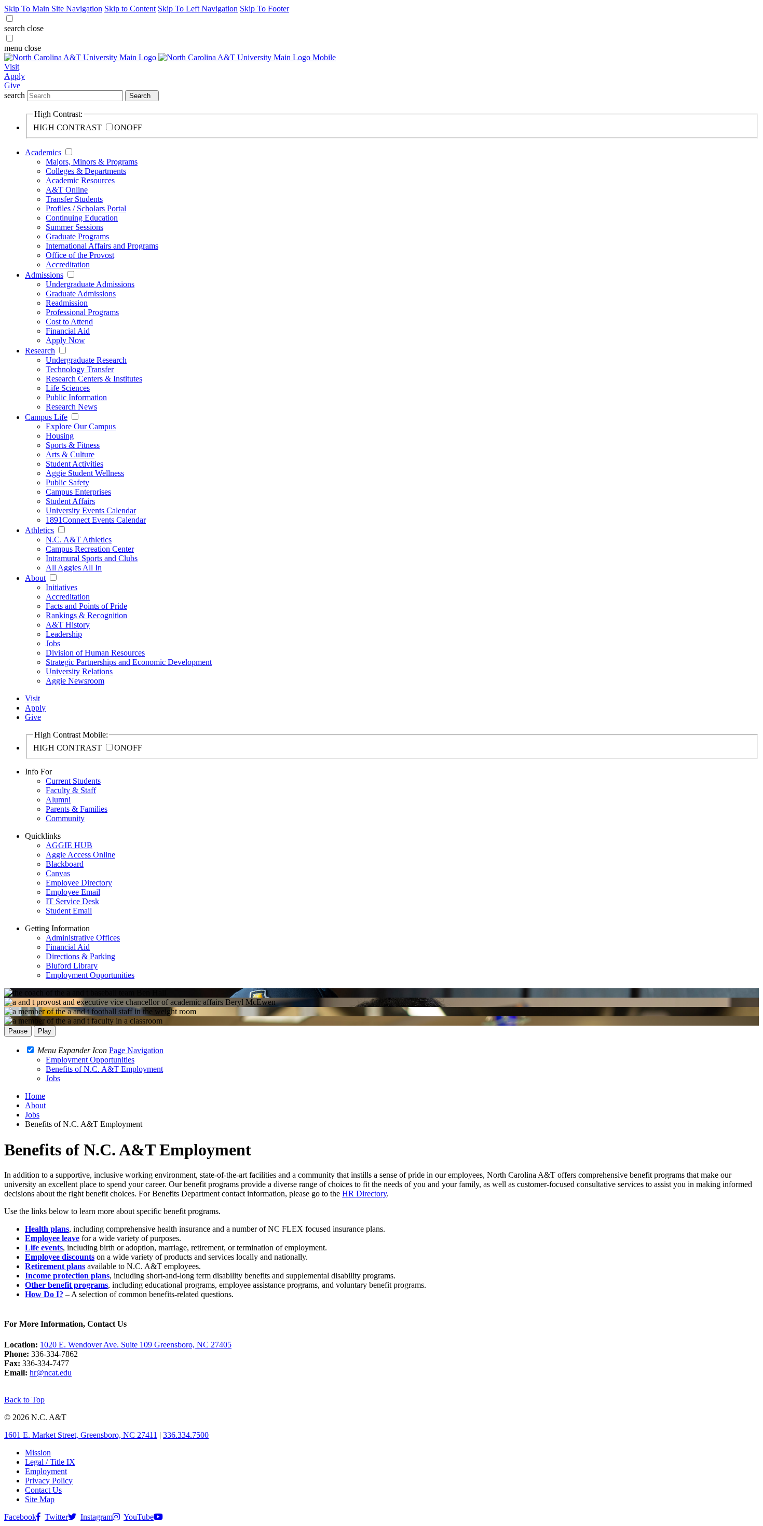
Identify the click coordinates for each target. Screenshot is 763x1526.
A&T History (68, 624)
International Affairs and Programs (102, 245)
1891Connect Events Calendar (96, 519)
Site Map (40, 1499)
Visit (11, 66)
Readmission (67, 302)
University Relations (79, 671)
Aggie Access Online (80, 854)
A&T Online (67, 189)
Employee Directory (79, 882)
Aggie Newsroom (75, 680)
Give (12, 85)
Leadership (64, 634)
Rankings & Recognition (86, 615)
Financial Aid (68, 330)
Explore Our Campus (81, 426)
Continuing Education (82, 217)
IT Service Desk (72, 901)
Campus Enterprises (78, 491)
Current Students (73, 780)
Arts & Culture (70, 454)
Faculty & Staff (71, 790)
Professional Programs (82, 312)
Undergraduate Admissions (90, 284)
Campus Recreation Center (90, 548)
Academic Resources (80, 180)
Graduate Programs (77, 236)
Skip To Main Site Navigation (53, 8)
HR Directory (364, 1193)
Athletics (39, 530)
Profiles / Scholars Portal (86, 208)
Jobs (53, 643)
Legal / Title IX (50, 1461)
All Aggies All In (74, 567)
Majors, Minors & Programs (92, 161)
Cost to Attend (69, 321)
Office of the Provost (80, 255)
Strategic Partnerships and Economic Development (129, 662)
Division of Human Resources (95, 652)
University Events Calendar (91, 510)
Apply (14, 76)
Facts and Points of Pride (86, 606)
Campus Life (46, 417)
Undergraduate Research (86, 360)
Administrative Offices (83, 937)
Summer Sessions (74, 227)
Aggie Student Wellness (85, 473)
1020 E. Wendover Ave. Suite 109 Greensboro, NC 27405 (135, 1344)
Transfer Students (74, 199)
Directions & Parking (80, 956)
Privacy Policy (49, 1480)
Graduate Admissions (81, 293)
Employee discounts (59, 1256)
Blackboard (65, 864)
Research (40, 350)
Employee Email (73, 892)
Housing (60, 435)
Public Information (76, 397)
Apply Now (65, 340)
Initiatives (61, 587)
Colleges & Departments (86, 171)
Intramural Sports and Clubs (92, 558)
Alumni (58, 799)
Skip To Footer (264, 8)
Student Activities (74, 463)
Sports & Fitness (73, 445)
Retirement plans (55, 1266)
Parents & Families (76, 809)
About (35, 578)
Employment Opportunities (90, 975)
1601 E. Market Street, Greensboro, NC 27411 (80, 1434)
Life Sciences (68, 388)
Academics (43, 152)
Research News (71, 406)
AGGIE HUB (69, 845)
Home (35, 1096)
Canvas (58, 873)
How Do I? (44, 1294)
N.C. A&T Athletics (79, 539)
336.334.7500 (186, 1434)
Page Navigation (136, 1050)
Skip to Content (130, 8)
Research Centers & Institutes (94, 378)
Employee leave (52, 1238)
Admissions (44, 274)
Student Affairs (70, 501)
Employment (46, 1471)
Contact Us (43, 1490)
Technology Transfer (80, 369)
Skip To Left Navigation (198, 8)
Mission (38, 1452)
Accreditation (68, 264)
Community (65, 818)
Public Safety (67, 482)
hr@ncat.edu (51, 1372)
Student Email (69, 910)
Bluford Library (72, 965)
